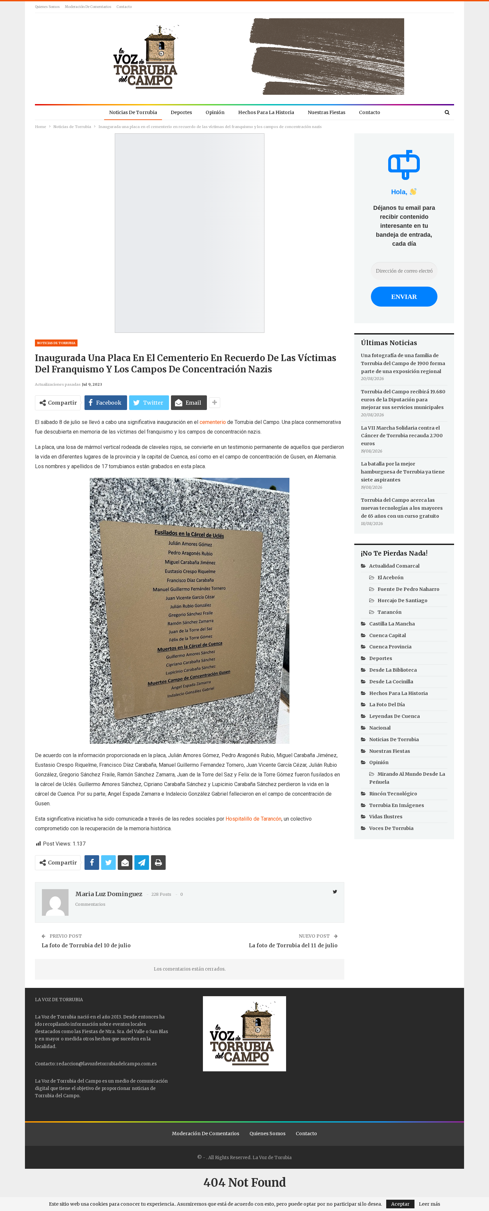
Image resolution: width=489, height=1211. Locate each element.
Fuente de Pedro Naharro (408, 589)
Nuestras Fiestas (326, 112)
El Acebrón (391, 578)
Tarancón (390, 612)
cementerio (212, 422)
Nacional (380, 728)
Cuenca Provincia (390, 647)
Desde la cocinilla (391, 682)
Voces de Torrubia (391, 828)
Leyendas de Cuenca (394, 716)
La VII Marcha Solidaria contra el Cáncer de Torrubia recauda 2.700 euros (402, 436)
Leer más (429, 1204)
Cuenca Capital (387, 635)
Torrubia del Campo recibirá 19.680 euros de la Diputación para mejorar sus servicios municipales (403, 400)
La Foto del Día (387, 705)
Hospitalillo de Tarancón (253, 819)
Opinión (215, 112)
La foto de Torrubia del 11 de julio (293, 945)
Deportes (181, 112)
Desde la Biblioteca (393, 670)
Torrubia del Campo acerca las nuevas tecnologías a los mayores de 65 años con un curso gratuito (402, 508)
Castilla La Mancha (392, 624)
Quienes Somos (47, 7)
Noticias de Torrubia (133, 112)
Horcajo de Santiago (402, 601)
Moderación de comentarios (88, 7)
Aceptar (400, 1204)
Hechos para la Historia (266, 112)
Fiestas (90, 1031)
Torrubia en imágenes (396, 805)
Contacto (124, 7)
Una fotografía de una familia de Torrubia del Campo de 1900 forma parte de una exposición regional (403, 363)
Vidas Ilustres (386, 817)
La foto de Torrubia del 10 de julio (86, 945)
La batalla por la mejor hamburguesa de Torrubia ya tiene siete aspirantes (403, 472)
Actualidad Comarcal (394, 566)
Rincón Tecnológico (393, 794)
